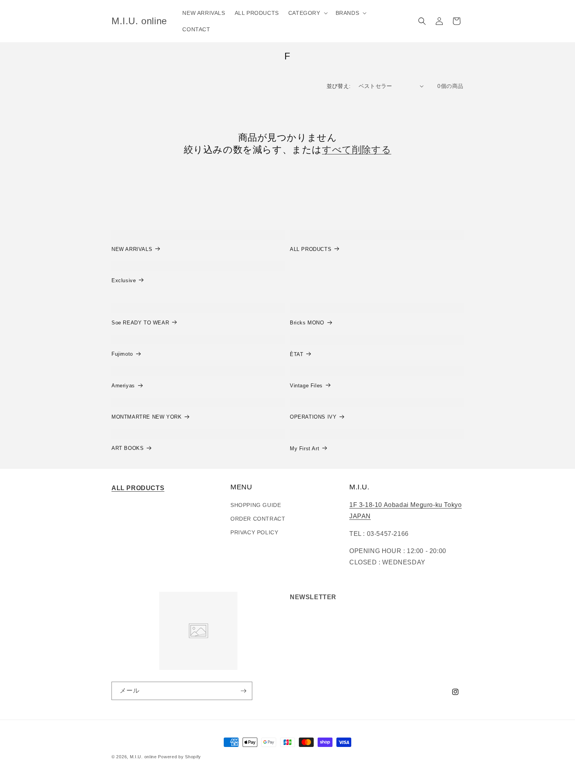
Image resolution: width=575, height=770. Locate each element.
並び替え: (339, 86)
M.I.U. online (143, 756)
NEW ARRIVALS (131, 249)
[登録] (243, 691)
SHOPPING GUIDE (255, 505)
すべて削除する (356, 149)
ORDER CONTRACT (257, 519)
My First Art (304, 448)
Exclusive (123, 280)
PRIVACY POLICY (254, 532)
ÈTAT (296, 354)
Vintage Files (306, 386)
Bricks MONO (307, 323)
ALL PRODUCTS (310, 249)
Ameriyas (123, 386)
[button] (307, 13)
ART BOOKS (127, 448)
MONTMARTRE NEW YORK (146, 417)
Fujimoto (122, 354)
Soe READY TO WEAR (140, 323)
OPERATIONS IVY (313, 417)
